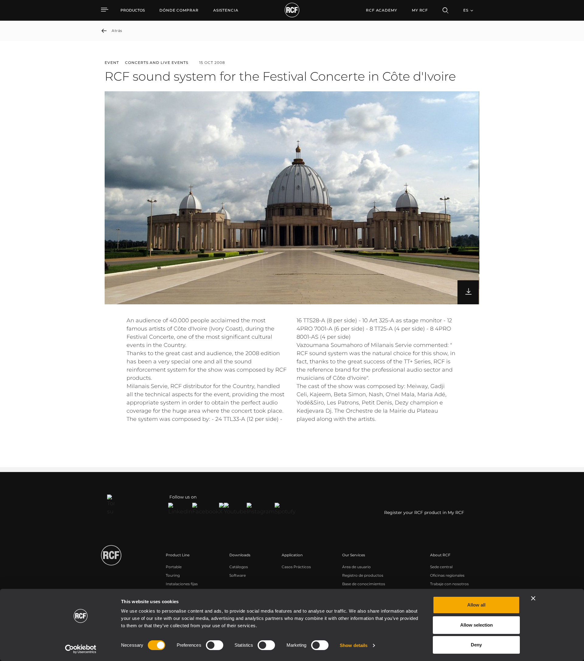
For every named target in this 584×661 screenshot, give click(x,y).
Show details (353, 645)
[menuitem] (179, 10)
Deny (476, 644)
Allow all (476, 604)
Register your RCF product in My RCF (424, 512)
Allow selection (476, 625)
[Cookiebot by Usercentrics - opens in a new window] (80, 649)
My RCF (420, 10)
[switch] (214, 645)
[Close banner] (533, 598)
